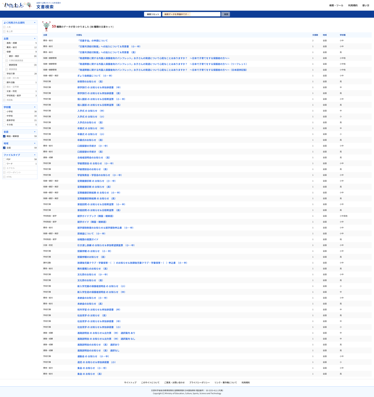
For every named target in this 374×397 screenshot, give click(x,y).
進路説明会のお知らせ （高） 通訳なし (98, 350)
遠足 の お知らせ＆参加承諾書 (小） (97, 362)
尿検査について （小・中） (92, 233)
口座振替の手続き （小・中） (93, 145)
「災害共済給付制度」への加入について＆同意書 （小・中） (109, 46)
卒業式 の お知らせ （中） (91, 128)
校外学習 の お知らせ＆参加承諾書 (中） (99, 309)
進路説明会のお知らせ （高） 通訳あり (98, 344)
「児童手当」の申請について (92, 40)
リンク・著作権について (225, 382)
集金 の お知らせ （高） (90, 374)
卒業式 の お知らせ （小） (91, 134)
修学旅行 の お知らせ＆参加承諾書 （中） (99, 87)
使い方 (365, 5)
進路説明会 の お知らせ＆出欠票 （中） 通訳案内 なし (106, 338)
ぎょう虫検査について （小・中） (95, 75)
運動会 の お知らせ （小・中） (93, 356)
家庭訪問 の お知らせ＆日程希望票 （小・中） (102, 204)
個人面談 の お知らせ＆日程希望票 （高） (99, 105)
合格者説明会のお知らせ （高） (94, 157)
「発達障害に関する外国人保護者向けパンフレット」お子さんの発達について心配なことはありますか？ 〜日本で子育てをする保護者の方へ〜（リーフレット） (162, 64)
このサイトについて (150, 382)
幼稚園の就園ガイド (87, 239)
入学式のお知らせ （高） (90, 122)
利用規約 (353, 5)
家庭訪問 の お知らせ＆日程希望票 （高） (99, 210)
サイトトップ (130, 382)
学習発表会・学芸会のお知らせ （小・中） (100, 175)
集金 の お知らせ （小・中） (92, 368)
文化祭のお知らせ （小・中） (93, 274)
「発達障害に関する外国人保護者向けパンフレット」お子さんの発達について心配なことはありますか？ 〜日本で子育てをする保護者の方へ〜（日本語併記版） (162, 69)
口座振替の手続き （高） (90, 151)
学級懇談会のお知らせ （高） (93, 169)
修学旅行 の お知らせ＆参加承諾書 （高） (99, 93)
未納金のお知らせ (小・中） (93, 298)
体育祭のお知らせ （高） (90, 81)
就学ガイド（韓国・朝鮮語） (92, 221)
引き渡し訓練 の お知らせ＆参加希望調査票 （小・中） (106, 245)
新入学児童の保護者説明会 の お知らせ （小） (102, 286)
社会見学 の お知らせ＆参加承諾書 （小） (99, 327)
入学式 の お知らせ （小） (91, 116)
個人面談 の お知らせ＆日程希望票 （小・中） (102, 99)
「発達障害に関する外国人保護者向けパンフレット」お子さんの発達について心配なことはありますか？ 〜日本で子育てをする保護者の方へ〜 (153, 58)
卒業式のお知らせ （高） (90, 140)
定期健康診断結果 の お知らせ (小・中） (99, 192)
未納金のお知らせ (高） (90, 303)
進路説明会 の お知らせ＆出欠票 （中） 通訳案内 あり (106, 333)
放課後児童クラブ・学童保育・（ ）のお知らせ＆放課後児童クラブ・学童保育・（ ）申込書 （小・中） (132, 262)
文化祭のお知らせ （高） (90, 280)
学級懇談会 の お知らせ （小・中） (96, 163)
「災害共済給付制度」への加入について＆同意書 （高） (107, 52)
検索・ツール (336, 5)
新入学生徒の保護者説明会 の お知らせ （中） (102, 292)
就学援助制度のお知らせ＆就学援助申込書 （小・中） (106, 227)
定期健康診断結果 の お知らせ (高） (97, 198)
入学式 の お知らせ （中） (91, 110)
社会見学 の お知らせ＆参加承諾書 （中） (99, 321)
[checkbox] (4, 27)
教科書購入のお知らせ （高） (93, 268)
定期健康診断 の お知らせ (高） (94, 186)
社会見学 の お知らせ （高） (92, 315)
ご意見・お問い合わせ (174, 382)
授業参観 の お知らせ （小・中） (94, 251)
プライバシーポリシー (199, 382)
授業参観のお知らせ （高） (92, 257)
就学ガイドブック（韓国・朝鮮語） (96, 216)
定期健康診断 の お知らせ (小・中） (97, 181)
